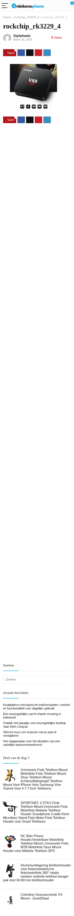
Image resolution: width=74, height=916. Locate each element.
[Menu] (5, 5)
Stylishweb (21, 36)
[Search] (52, 5)
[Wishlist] (61, 5)
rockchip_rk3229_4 (26, 17)
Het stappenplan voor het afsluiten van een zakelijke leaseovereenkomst (31, 742)
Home (7, 17)
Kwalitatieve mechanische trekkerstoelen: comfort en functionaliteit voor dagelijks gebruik (36, 706)
